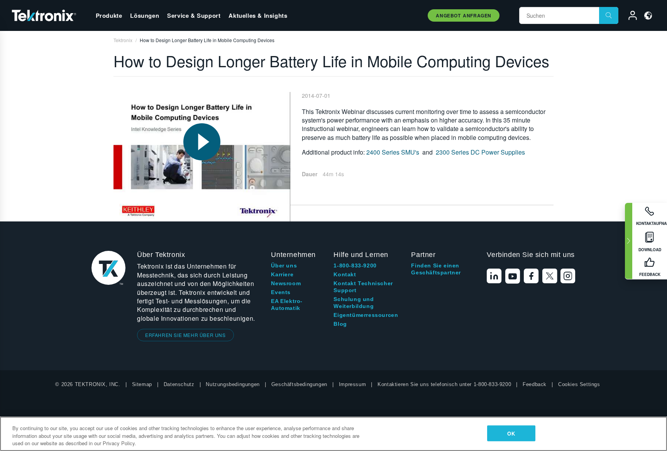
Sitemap (142, 384)
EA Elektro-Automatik (287, 304)
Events (281, 292)
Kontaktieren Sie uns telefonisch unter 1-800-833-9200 (444, 384)
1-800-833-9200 (355, 265)
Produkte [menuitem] (109, 15)
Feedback (535, 384)
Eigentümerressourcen (366, 315)
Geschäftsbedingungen (299, 384)
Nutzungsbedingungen (232, 384)
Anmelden (629, 16)
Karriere (282, 274)
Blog (340, 324)
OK (511, 433)
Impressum (352, 384)
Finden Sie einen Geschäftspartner (436, 269)
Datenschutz (179, 384)
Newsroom (286, 283)
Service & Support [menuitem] (193, 15)
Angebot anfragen (463, 15)
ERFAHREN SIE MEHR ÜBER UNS (185, 335)
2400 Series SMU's (392, 152)
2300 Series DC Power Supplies (480, 152)
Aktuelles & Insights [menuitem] (258, 15)
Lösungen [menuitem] (144, 15)
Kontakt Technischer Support (363, 286)
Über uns (284, 265)
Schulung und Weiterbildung (354, 302)
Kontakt (345, 274)
